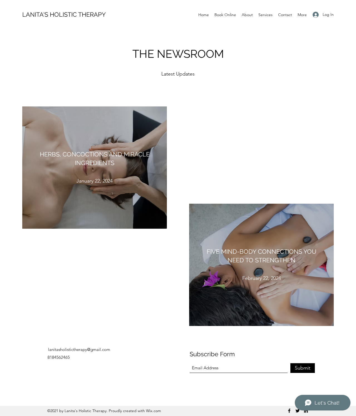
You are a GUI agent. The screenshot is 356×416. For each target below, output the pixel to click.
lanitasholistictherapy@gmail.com (79, 349)
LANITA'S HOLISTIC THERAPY (64, 14)
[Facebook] (289, 410)
